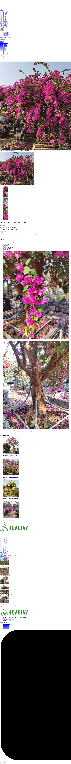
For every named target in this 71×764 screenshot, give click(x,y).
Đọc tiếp (4, 479)
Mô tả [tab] (4, 236)
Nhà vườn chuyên (3, 761)
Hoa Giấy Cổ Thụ (27, 234)
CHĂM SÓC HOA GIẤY (5, 37)
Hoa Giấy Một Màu (8, 150)
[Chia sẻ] (3, 762)
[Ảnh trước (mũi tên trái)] (0, 763)
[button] (1, 151)
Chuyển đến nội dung (4, 0)
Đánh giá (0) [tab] (5, 237)
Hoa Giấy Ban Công (20, 234)
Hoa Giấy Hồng (15, 150)
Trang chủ (2, 150)
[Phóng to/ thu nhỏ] (0, 762)
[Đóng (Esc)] (4, 762)
